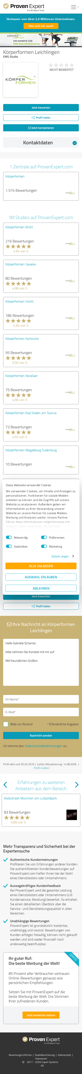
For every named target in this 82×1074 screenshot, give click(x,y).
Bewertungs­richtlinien (20, 1055)
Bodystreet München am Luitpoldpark (30, 798)
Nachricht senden (41, 735)
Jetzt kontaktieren (42, 128)
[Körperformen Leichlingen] (20, 80)
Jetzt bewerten (41, 107)
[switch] (44, 537)
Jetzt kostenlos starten (41, 1015)
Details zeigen (60, 556)
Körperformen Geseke (20, 264)
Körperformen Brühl (19, 227)
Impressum (41, 1058)
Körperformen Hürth (19, 301)
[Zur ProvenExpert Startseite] (23, 8)
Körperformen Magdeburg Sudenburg (31, 450)
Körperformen (15, 176)
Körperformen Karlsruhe (22, 338)
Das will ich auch (41, 26)
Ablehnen (41, 588)
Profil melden (41, 768)
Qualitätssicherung (45, 1055)
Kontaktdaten (38, 142)
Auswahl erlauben (41, 576)
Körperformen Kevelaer (21, 375)
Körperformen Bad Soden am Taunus (31, 413)
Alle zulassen (41, 565)
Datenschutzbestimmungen (43, 746)
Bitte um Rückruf (21, 724)
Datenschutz (64, 1055)
